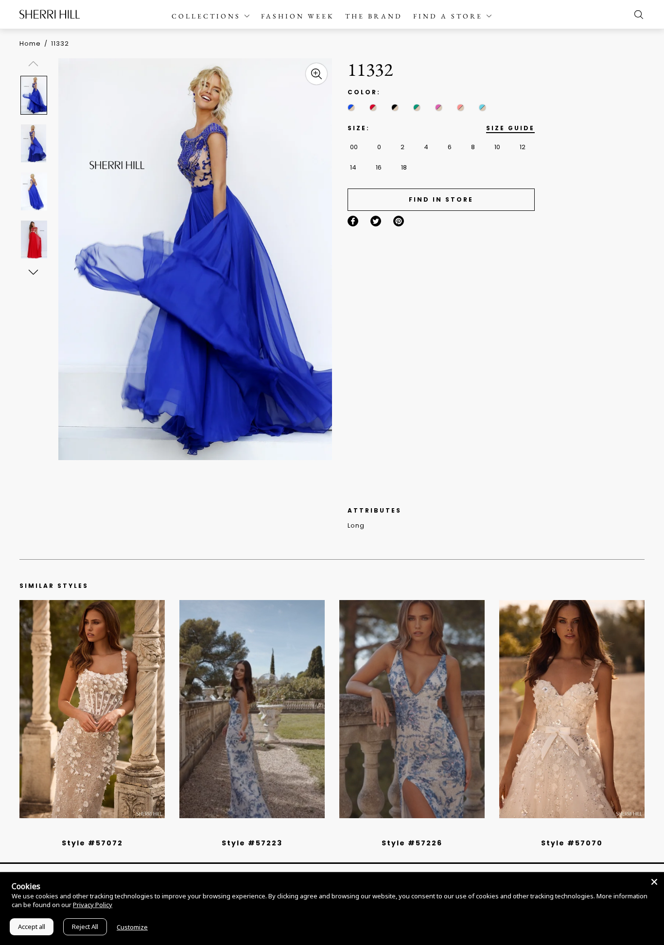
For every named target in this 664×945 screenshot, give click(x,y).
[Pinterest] (398, 221)
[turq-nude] (482, 107)
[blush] (96, 830)
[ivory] (561, 830)
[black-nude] (395, 107)
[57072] (92, 709)
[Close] (654, 882)
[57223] (252, 709)
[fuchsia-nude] (438, 107)
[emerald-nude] (416, 107)
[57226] (412, 709)
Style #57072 (92, 843)
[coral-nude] (460, 107)
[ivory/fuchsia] (256, 830)
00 (354, 147)
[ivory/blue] (248, 830)
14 (353, 167)
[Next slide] (33, 271)
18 (404, 167)
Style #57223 (252, 843)
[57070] (572, 709)
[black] (81, 830)
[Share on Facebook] (353, 221)
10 (497, 147)
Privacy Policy (92, 904)
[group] (35, 95)
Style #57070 (572, 843)
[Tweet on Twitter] (375, 221)
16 (379, 167)
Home (30, 43)
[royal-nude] (351, 107)
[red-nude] (373, 107)
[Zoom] (316, 74)
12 (522, 147)
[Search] (636, 14)
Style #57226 (412, 843)
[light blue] (88, 830)
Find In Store (441, 199)
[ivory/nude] (103, 830)
